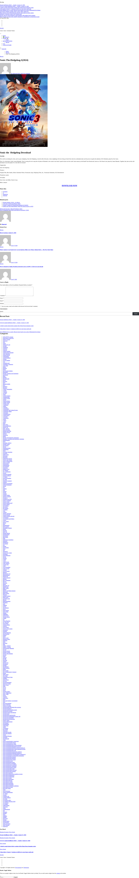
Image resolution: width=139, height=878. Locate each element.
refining (4, 661)
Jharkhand (5, 551)
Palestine (5, 631)
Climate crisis (6, 403)
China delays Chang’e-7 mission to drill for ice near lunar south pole (15, 328)
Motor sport (5, 597)
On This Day (6, 622)
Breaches (5, 381)
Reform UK (5, 662)
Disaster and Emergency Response (11, 437)
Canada (4, 390)
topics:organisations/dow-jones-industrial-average (14, 749)
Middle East (5, 587)
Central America (6, 395)
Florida (4, 492)
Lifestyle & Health (7, 45)
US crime (5, 799)
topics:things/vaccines (8, 787)
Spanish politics (6, 691)
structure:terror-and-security (9, 715)
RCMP (4, 658)
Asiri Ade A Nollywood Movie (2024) (11, 203)
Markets (5, 579)
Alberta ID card (6, 344)
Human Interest (6, 533)
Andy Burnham (6, 354)
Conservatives (6, 415)
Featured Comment (7, 481)
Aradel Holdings (6, 357)
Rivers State (5, 670)
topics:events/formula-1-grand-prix (11, 741)
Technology (5, 728)
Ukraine (5, 795)
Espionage (5, 467)
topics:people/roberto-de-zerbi (10, 770)
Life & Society (6, 571)
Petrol (4, 636)
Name (2, 298)
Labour (4, 559)
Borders (5, 377)
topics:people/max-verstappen (9, 766)
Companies (5, 412)
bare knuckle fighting (8, 371)
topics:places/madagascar (8, 775)
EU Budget (5, 470)
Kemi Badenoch (6, 555)
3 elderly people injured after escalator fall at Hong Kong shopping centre (17, 325)
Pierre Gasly (6, 638)
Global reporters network (8, 516)
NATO (4, 606)
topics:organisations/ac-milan (9, 744)
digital (4, 436)
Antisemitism (6, 356)
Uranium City (6, 796)
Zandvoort (5, 826)
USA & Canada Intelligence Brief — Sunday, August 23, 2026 (14, 322)
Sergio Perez (6, 679)
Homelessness (6, 525)
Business (5, 388)
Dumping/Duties (6, 448)
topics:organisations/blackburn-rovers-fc (12, 746)
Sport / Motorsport (7, 693)
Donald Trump (6, 444)
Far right (5, 479)
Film (4, 490)
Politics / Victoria (7, 647)
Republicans (6, 666)
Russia (4, 673)
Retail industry (6, 668)
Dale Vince (5, 424)
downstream (5, 445)
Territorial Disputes (7, 736)
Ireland (4, 546)
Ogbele (4, 618)
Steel (4, 702)
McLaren (5, 583)
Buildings (5, 386)
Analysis (5, 350)
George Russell (6, 515)
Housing (5, 530)
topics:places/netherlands (8, 776)
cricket (4, 419)
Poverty (4, 649)
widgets (58, 873)
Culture (4, 420)
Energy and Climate (7, 460)
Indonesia (5, 541)
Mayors (4, 581)
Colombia (5, 407)
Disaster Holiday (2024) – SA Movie (11, 202)
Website (2, 303)
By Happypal (14, 73)
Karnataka (5, 554)
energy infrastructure (7, 461)
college (4, 406)
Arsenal (4, 359)
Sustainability (6, 724)
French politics (6, 504)
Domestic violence (7, 443)
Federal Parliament (7, 484)
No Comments (26, 73)
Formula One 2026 (7, 499)
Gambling (5, 509)
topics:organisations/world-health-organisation (13, 755)
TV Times (5, 793)
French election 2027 (8, 503)
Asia (4, 361)
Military (5, 589)
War (4, 810)
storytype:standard (7, 703)
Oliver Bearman (6, 621)
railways (5, 657)
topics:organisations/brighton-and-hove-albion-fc (14, 747)
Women (4, 819)
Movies (7, 42)
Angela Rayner (6, 355)
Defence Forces (6, 432)
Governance (5, 517)
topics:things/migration (8, 783)
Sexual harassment (7, 682)
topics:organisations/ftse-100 (9, 750)
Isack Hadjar (6, 547)
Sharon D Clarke (7, 683)
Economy (5, 453)
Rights (4, 669)
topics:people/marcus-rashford (10, 765)
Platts (4, 641)
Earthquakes (6, 449)
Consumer (5, 416)
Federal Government (7, 483)
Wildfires (5, 816)
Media (4, 584)
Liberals (5, 570)
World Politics (6, 821)
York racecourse (6, 823)
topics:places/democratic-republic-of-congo (13, 774)
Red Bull (5, 660)
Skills (4, 686)
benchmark (5, 374)
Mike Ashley (6, 588)
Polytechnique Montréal (8, 648)
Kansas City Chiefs (7, 552)
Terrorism (5, 737)
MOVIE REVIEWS (7, 41)
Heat (4, 524)
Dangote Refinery (7, 426)
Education (5, 456)
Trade (4, 789)
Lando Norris (6, 562)
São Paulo (5, 676)
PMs (4, 644)
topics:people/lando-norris (9, 762)
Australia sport (6, 363)
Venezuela (5, 806)
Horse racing (6, 526)
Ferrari (4, 486)
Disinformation (6, 440)
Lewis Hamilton (6, 567)
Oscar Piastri (6, 627)
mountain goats (6, 598)
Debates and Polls (7, 431)
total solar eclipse (7, 788)
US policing (5, 802)
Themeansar (26, 867)
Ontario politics (6, 624)
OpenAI (5, 626)
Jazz (4, 550)
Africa (4, 343)
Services (5, 681)
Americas (5, 348)
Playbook (5, 643)
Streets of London (7, 706)
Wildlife (5, 817)
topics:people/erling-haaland (9, 757)
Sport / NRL (6, 694)
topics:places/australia (8, 772)
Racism (4, 655)
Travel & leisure (6, 791)
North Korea (6, 615)
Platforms (5, 640)
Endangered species (7, 458)
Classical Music (6, 401)
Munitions (5, 602)
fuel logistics (6, 505)
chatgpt (4, 399)
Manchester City (6, 573)
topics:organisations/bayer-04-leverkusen (12, 745)
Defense (5, 433)
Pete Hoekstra (6, 634)
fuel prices (5, 507)
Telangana (5, 730)
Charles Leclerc (6, 398)
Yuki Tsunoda (6, 825)
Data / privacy (6, 428)
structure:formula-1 (7, 708)
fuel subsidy (5, 508)
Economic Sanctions (7, 452)
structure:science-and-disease (9, 712)
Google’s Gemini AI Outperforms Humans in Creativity (15, 205)
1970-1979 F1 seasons (8, 337)
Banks (4, 369)
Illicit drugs (5, 537)
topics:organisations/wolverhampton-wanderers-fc (14, 754)
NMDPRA (5, 614)
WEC (4, 814)
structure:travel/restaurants (9, 719)
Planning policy (6, 639)
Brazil (4, 380)
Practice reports (6, 651)
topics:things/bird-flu (7, 780)
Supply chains (6, 720)
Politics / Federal (6, 645)
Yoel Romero (6, 822)
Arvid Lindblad (6, 360)
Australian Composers (8, 364)
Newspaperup (18, 867)
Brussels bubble (6, 384)
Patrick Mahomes (7, 632)
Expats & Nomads (7, 474)
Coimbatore (5, 405)
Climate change (6, 402)
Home (4, 35)
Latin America (6, 563)
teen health (5, 729)
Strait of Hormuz (7, 704)
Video (4, 808)
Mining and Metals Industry (9, 590)
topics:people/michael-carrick (9, 767)
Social (4, 689)
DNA (4, 441)
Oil (3, 619)
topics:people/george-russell (9, 759)
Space (4, 690)
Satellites (5, 678)
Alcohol (5, 346)
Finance (5, 491)
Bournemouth (6, 378)
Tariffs (4, 727)
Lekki (4, 566)
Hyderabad (5, 535)
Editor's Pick (6, 454)
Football (5, 494)
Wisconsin (5, 818)
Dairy (4, 423)
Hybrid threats (6, 534)
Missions (5, 594)
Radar (4, 656)
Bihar (4, 376)
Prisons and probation (8, 653)
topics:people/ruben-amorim (9, 771)
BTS (4, 385)
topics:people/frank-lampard (9, 758)
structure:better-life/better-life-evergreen (12, 707)
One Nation (5, 623)
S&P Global (5, 674)
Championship (6, 397)
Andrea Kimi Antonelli (8, 352)
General (5, 512)
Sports (7, 39)
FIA (4, 487)
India (4, 538)
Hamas (4, 522)
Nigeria (4, 613)
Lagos (4, 560)
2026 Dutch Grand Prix (8, 338)
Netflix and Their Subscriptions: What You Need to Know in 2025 (18, 206)
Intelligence (5, 542)
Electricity (5, 457)
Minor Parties (6, 593)
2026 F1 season (6, 339)
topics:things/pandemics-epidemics (11, 785)
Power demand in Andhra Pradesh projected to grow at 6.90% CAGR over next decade (21, 266)
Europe (4, 473)
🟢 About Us (6, 37)
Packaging (5, 630)
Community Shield (7, 411)
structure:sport (6, 713)
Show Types (6, 685)
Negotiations (6, 607)
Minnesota (5, 592)
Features (5, 482)
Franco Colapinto (7, 500)
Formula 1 (5, 498)
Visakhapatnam (6, 809)
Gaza (4, 511)
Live (4, 43)
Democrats (5, 435)
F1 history (5, 477)
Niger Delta (5, 611)
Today (4, 740)
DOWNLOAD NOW (69, 186)
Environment (6, 466)
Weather (5, 813)
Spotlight (5, 696)
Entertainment (6, 465)
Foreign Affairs (6, 495)
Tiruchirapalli (6, 738)
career (4, 394)
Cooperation (6, 418)
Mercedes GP (6, 585)
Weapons (5, 812)
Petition (4, 635)
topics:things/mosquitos (8, 784)
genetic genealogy (7, 513)
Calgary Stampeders (7, 389)
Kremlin (5, 558)
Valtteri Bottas (6, 805)
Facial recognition (7, 478)
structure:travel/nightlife (8, 717)
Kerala (4, 556)
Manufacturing (6, 575)
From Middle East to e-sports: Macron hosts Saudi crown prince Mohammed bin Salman (20, 332)
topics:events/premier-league (9, 742)
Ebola (4, 450)
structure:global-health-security (10, 710)
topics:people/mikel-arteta (9, 768)
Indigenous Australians (8, 539)
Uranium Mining (7, 797)
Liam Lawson (6, 568)
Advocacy (5, 340)
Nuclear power (6, 617)
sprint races (5, 698)
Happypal (4, 224)
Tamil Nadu (5, 725)
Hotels (4, 529)
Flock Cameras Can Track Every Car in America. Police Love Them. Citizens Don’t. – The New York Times (26, 249)
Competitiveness (6, 414)
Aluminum (5, 347)
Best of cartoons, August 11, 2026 (8, 232)
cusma (4, 422)
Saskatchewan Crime (8, 677)
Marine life (5, 576)
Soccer (4, 687)
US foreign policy (7, 800)
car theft (5, 393)
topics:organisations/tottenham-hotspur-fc (12, 753)
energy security (6, 462)
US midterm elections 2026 (9, 801)
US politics (5, 804)
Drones (4, 446)
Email (2, 300)
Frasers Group (6, 501)
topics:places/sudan (7, 778)
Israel (4, 549)
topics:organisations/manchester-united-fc (12, 751)
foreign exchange (7, 496)
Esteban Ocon (6, 469)
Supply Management (7, 721)
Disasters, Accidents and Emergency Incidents (13, 439)
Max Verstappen (6, 580)
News (4, 609)
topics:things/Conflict (8, 782)
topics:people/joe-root (8, 761)
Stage (4, 699)
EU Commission (6, 471)
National (5, 605)
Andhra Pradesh (6, 351)
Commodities (6, 409)
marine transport (6, 577)
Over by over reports (7, 628)
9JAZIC (2, 28)
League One (6, 564)
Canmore (5, 392)
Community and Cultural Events (10, 410)
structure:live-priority (7, 711)
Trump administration (8, 792)
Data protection (6, 429)
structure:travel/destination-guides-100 (11, 716)
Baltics (4, 367)
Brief (4, 382)
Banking (5, 368)
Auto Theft (5, 365)
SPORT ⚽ (5, 38)
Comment (2, 295)
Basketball (5, 372)
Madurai (5, 572)
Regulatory (5, 664)
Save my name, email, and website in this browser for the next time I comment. (20, 306)
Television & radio (7, 732)
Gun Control (6, 521)
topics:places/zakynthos (8, 779)
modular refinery (6, 596)
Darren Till (5, 427)
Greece (4, 520)
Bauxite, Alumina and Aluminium (10, 373)
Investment (5, 543)
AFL (4, 342)
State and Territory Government (10, 700)
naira (4, 604)
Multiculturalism (6, 601)
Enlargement (6, 463)
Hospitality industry (7, 528)
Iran (4, 545)
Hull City (5, 532)
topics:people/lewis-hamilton (9, 763)
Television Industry (7, 733)
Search (1, 311)
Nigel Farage (6, 610)
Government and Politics (8, 518)
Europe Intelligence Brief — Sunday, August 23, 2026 (12, 319)
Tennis (4, 734)
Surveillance (6, 723)
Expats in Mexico (7, 475)
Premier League (6, 652)
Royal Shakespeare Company (9, 672)
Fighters (5, 488)
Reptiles (5, 665)
